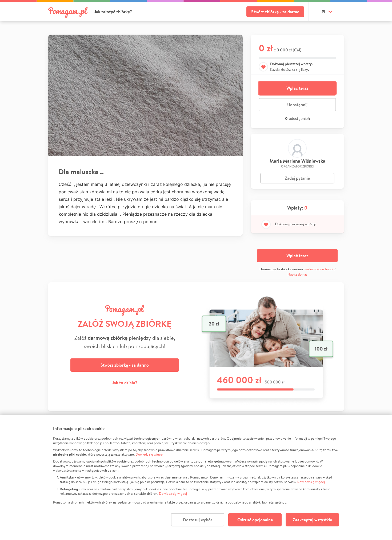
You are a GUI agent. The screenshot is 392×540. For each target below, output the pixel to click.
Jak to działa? (124, 383)
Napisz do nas (297, 274)
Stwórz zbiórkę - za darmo (275, 12)
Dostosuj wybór (197, 520)
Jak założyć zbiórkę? (113, 12)
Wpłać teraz (297, 88)
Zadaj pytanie (297, 178)
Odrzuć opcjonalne (255, 520)
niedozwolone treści (318, 269)
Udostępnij (297, 105)
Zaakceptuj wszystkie (312, 520)
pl (324, 12)
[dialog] (196, 477)
